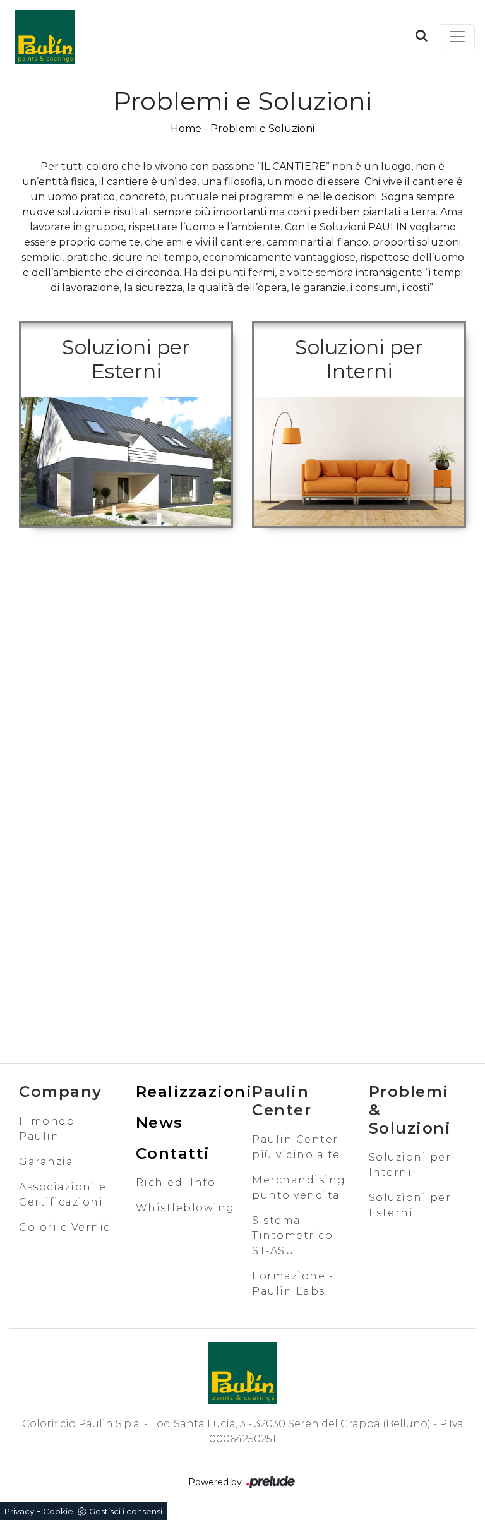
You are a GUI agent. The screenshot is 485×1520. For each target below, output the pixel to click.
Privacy (19, 1511)
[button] (422, 35)
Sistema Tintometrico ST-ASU (292, 1235)
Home (186, 129)
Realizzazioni (194, 1091)
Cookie (58, 1511)
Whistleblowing (185, 1208)
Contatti (173, 1153)
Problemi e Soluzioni (262, 129)
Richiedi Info (176, 1182)
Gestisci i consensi (125, 1511)
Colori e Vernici (66, 1227)
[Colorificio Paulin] (45, 36)
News (159, 1122)
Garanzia (46, 1162)
